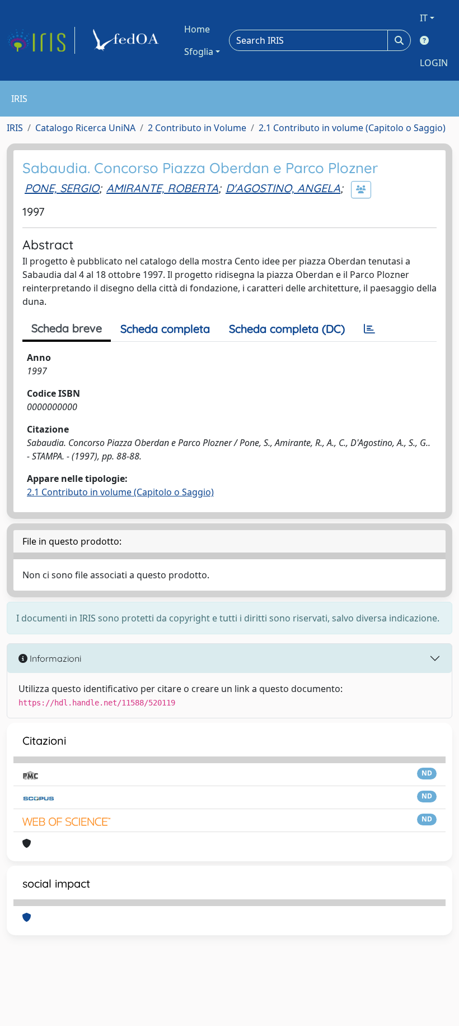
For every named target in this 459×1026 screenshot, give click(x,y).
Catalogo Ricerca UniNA (85, 128)
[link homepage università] (127, 40)
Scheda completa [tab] (165, 329)
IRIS (15, 128)
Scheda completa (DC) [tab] (287, 329)
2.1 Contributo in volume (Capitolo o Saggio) (352, 128)
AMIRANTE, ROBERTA (162, 188)
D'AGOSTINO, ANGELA (283, 188)
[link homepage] (41, 40)
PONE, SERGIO (62, 188)
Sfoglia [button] (198, 51)
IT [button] (424, 18)
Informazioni (54, 658)
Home (197, 29)
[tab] (369, 329)
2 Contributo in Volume (197, 128)
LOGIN (434, 63)
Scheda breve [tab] (66, 328)
